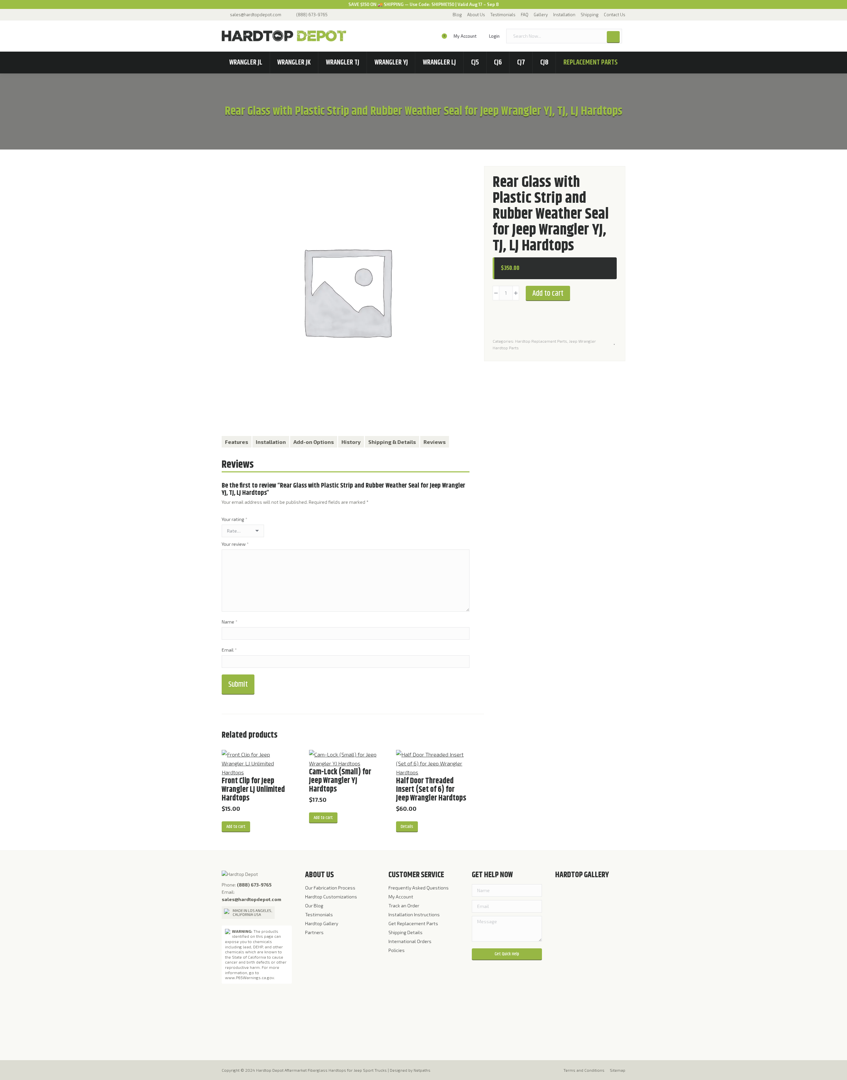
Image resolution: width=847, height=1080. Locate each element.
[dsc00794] (593, 898)
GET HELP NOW (492, 875)
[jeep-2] (568, 924)
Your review (235, 544)
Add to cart (547, 293)
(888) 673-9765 (312, 14)
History (351, 442)
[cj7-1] (593, 1026)
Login (494, 36)
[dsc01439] (593, 949)
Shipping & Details (392, 442)
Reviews (435, 442)
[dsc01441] (593, 1000)
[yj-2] (568, 949)
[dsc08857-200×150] (568, 975)
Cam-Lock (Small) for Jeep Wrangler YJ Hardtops (340, 781)
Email (229, 650)
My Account (465, 36)
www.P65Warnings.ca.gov (249, 977)
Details (407, 826)
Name (230, 622)
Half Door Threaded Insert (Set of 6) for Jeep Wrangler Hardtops (431, 789)
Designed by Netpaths (410, 1070)
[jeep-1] (568, 898)
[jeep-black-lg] (593, 975)
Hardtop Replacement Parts (541, 341)
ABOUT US (319, 875)
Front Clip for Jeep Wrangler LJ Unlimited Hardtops (253, 789)
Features (236, 442)
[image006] (568, 1026)
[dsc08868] (568, 1000)
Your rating (234, 519)
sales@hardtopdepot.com (255, 14)
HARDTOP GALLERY (582, 875)
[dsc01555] (593, 924)
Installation (271, 442)
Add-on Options (313, 442)
